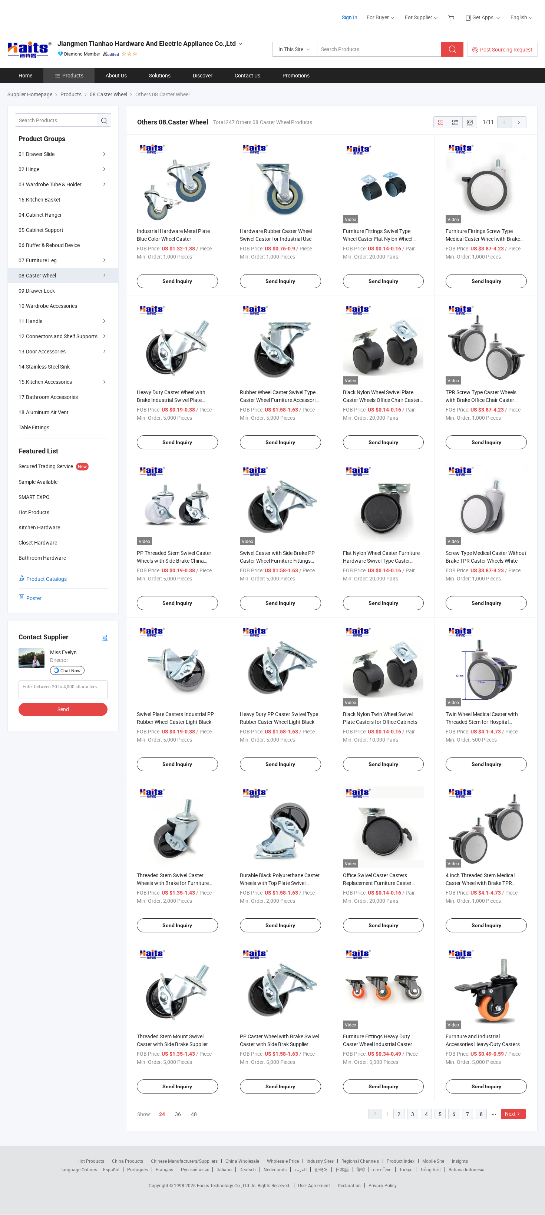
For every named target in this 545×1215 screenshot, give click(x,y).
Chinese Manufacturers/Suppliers (184, 1161)
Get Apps (483, 17)
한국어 (321, 1169)
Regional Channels (360, 1161)
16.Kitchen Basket (39, 199)
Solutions (160, 75)
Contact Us (247, 75)
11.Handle (30, 320)
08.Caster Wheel (37, 275)
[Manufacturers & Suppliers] (55, 14)
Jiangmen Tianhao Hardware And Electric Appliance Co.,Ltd (146, 43)
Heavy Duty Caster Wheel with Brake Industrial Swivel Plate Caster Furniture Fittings (171, 400)
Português (137, 1169)
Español (111, 1169)
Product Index (400, 1161)
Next (510, 1113)
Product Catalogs (46, 578)
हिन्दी (361, 1169)
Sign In (349, 17)
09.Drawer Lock (37, 290)
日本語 (342, 1169)
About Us (116, 75)
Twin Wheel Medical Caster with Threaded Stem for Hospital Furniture (482, 721)
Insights (460, 1161)
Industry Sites (320, 1161)
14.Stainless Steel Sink (44, 366)
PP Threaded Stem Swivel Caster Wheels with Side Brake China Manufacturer (174, 560)
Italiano (224, 1169)
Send (63, 709)
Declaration (349, 1185)
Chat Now (70, 670)
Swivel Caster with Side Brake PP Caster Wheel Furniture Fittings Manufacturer (277, 560)
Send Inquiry (177, 281)
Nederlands (275, 1169)
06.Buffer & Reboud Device (49, 245)
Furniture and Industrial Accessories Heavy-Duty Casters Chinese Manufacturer (483, 1044)
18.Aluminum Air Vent (44, 412)
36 (178, 1114)
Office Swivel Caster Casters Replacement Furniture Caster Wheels (377, 883)
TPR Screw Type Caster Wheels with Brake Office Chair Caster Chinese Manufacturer (481, 400)
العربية (300, 1169)
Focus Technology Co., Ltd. (224, 1185)
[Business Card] (105, 637)
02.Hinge (29, 169)
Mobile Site (433, 1161)
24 (162, 1114)
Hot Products (90, 1161)
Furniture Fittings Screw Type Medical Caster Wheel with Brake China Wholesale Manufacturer (483, 238)
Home (25, 75)
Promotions (296, 75)
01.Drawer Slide (36, 153)
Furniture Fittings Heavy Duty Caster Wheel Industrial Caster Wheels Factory (377, 1044)
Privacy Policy (383, 1185)
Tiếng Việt (430, 1169)
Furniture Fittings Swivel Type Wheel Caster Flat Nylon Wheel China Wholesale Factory (377, 238)
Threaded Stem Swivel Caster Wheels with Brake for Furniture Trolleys (173, 883)
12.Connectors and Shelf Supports (58, 336)
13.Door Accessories (42, 351)
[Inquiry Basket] (452, 17)
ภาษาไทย (382, 1169)
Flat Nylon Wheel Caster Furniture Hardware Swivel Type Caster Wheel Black (381, 560)
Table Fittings (34, 427)
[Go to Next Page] (519, 122)
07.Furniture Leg (38, 260)
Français (164, 1169)
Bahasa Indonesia (467, 1169)
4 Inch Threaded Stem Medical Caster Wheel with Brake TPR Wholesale (480, 883)
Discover (202, 75)
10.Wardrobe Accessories (48, 305)
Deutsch (248, 1169)
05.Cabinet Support (41, 229)
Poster (34, 598)
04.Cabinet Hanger (40, 214)
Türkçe (405, 1169)
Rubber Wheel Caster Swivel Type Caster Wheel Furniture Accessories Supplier (280, 400)
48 (194, 1114)
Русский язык (195, 1169)
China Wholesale (242, 1161)
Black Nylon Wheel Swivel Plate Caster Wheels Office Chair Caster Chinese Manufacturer (381, 400)
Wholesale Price (283, 1161)
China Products (127, 1161)
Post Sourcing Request (506, 49)
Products (72, 75)
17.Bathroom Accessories (48, 396)
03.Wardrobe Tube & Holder (50, 184)
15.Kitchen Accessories (45, 381)
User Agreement (314, 1185)
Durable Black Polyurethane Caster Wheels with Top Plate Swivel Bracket (280, 883)
